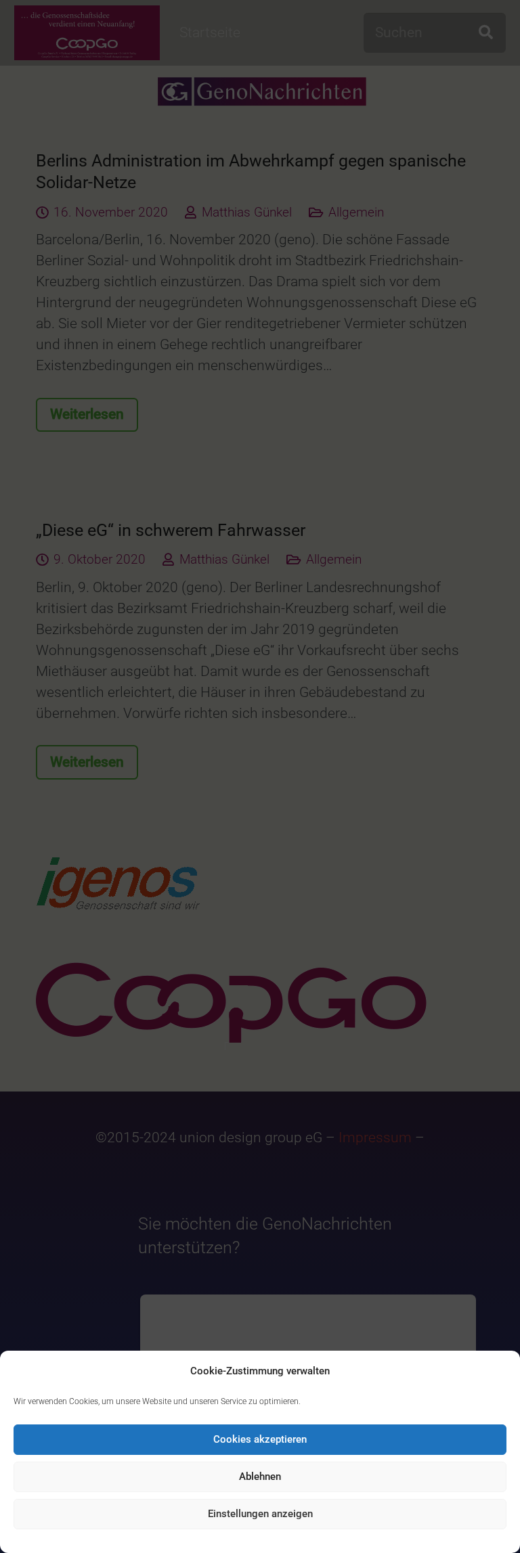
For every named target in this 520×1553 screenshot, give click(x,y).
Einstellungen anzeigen (260, 1514)
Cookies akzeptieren (260, 1439)
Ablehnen (260, 1476)
